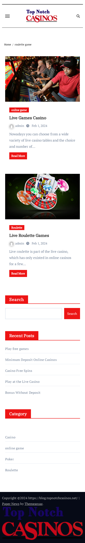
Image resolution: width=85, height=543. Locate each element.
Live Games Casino (27, 118)
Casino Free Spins (18, 370)
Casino (10, 437)
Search (16, 299)
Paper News (10, 503)
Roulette (16, 227)
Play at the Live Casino (22, 381)
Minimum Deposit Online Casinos (31, 359)
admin (20, 126)
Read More (18, 156)
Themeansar (33, 503)
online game (19, 110)
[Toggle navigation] (7, 16)
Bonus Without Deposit (22, 392)
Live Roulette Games (29, 235)
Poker (9, 459)
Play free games (17, 348)
